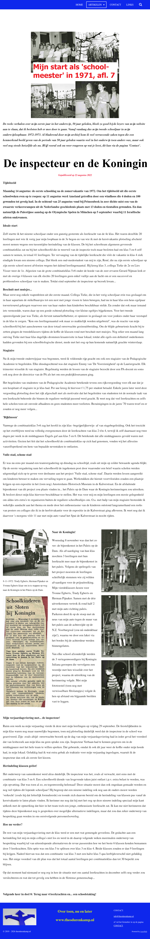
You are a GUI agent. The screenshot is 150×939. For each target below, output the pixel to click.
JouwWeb (143, 931)
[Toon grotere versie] (75, 75)
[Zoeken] (140, 4)
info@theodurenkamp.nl (124, 916)
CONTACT (118, 925)
